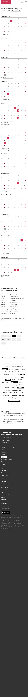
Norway (15, 385)
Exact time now (6, 437)
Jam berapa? (4, 525)
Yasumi (12, 318)
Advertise (4, 503)
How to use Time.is (7, 495)
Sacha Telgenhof (19, 318)
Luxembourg (16, 10)
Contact (3, 499)
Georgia (13, 374)
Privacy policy (5, 508)
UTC (2, 479)
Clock (3, 450)
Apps (2, 468)
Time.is (6, 2)
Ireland (17, 377)
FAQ (2, 492)
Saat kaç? (3, 526)
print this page (9, 422)
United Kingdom (13, 398)
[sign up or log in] (22, 2)
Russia (20, 387)
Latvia (13, 379)
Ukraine (21, 395)
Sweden (22, 392)
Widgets (3, 470)
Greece (4, 377)
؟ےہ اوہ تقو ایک (16, 526)
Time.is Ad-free (5, 490)
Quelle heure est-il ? (13, 522)
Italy (22, 377)
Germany (20, 374)
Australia (14, 364)
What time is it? (5, 520)
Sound (3, 464)
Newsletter (4, 475)
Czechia (23, 369)
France (6, 374)
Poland (21, 385)
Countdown (4, 452)
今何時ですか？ (21, 525)
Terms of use (5, 506)
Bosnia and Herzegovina (17, 366)
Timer (3, 454)
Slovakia (8, 390)
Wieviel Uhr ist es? (12, 525)
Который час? (10, 523)
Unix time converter (7, 484)
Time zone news (6, 473)
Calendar (4, 457)
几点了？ (11, 520)
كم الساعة (21, 522)
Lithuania (19, 379)
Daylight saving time (8, 77)
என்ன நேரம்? (9, 526)
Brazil (4, 369)
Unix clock (4, 481)
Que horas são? (17, 523)
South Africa (16, 390)
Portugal (7, 387)
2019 (8, 16)
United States (14, 401)
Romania (13, 387)
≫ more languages (5, 528)
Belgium (6, 366)
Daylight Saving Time (7, 447)
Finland (20, 371)
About (3, 497)
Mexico (14, 382)
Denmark (7, 371)
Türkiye (14, 395)
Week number (5, 462)
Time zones (4, 445)
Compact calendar (6, 459)
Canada (11, 369)
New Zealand (7, 385)
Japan (8, 380)
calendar (11, 9)
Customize (4, 487)
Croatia (17, 369)
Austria (21, 364)
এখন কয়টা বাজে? (4, 523)
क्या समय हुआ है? (17, 520)
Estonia (14, 371)
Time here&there (6, 440)
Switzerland (6, 395)
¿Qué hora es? (4, 522)
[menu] (26, 2)
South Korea (7, 393)
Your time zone (5, 442)
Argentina (7, 364)
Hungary (11, 377)
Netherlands (21, 382)
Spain (16, 393)
